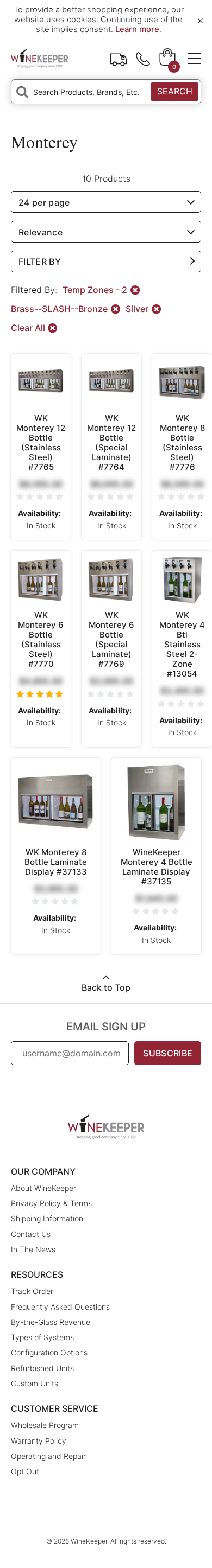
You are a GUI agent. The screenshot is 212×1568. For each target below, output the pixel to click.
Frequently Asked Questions (60, 1306)
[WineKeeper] (39, 58)
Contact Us (31, 1234)
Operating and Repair (48, 1456)
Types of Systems (42, 1337)
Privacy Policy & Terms (51, 1203)
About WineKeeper (43, 1188)
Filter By (39, 261)
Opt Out (25, 1471)
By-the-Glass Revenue (50, 1322)
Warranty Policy (38, 1440)
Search (174, 91)
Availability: (39, 513)
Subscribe (167, 1053)
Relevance (40, 232)
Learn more (137, 29)
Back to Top (106, 987)
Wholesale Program (45, 1425)
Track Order (118, 58)
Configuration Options (49, 1352)
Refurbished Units (42, 1368)
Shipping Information (47, 1218)
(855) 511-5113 (143, 58)
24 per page (44, 202)
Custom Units (34, 1383)
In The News (33, 1249)
